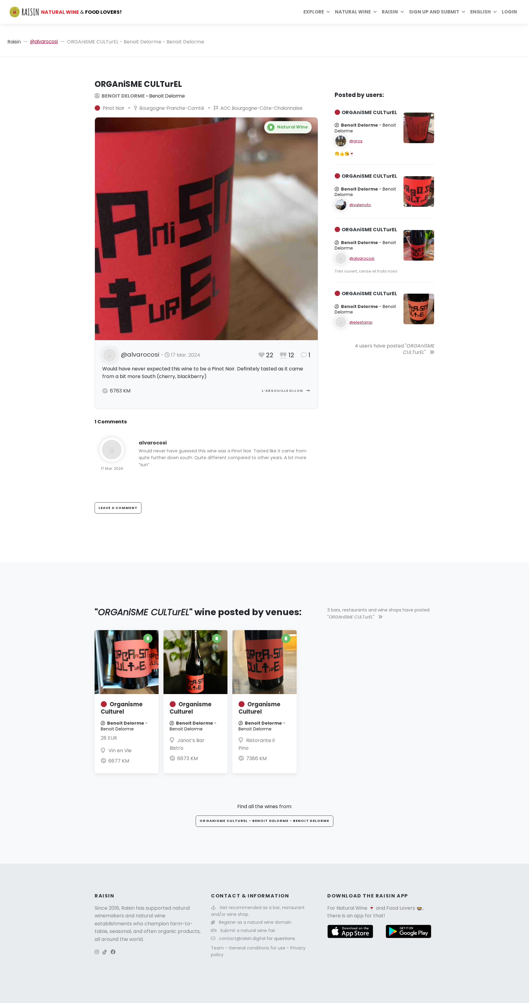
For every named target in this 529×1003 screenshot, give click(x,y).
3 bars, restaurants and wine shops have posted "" (378, 613)
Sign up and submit (434, 12)
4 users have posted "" (394, 349)
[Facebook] (113, 952)
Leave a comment (118, 507)
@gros (355, 140)
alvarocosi (153, 442)
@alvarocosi (44, 41)
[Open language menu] (495, 12)
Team (218, 948)
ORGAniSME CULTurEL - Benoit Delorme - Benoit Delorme (264, 820)
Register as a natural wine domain (255, 922)
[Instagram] (97, 952)
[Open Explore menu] (328, 12)
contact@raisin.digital (242, 938)
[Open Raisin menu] (402, 12)
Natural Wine (351, 908)
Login (509, 12)
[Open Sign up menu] (463, 12)
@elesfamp (361, 322)
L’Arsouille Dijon (283, 390)
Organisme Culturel (122, 707)
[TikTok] (105, 952)
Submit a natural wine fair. (248, 930)
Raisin (14, 41)
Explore (313, 12)
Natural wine (353, 12)
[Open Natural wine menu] (375, 12)
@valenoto (360, 204)
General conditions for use (258, 948)
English (480, 12)
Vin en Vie (120, 750)
